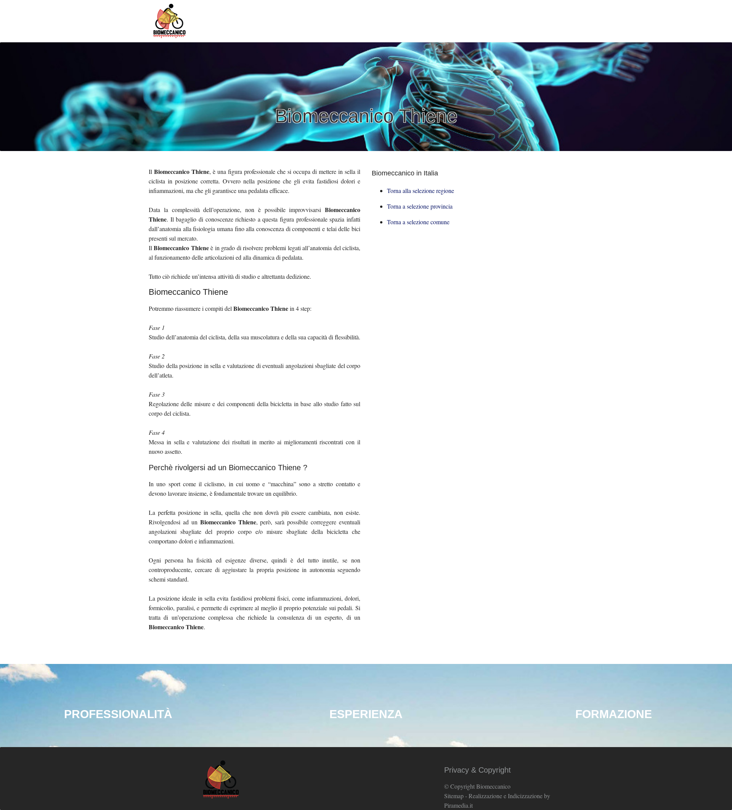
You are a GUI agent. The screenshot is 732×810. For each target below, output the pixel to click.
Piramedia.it (458, 805)
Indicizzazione (525, 796)
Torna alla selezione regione (420, 190)
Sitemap (454, 796)
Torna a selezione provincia (420, 206)
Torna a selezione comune (418, 222)
